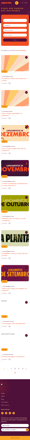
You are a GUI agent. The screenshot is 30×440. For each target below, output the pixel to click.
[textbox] (13, 25)
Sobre (3, 396)
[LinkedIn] (13, 413)
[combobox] (13, 25)
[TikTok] (6, 413)
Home (3, 393)
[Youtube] (10, 413)
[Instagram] (2, 413)
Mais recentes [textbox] (8, 35)
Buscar (15, 40)
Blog (2, 399)
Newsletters (4, 402)
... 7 (22, 368)
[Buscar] (16, 3)
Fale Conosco (5, 405)
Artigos (4, 71)
